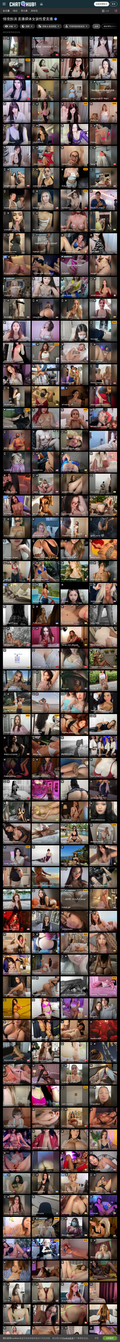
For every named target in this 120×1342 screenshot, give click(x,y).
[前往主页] (22, 4)
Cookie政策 (68, 1338)
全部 (96, 26)
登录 (113, 4)
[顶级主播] (41, 4)
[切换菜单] (4, 4)
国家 (28, 26)
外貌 (11, 26)
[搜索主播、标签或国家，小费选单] (116, 11)
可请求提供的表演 (76, 26)
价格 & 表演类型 (49, 26)
